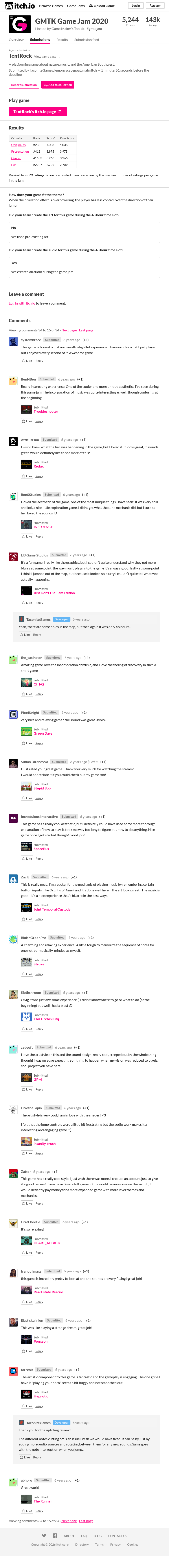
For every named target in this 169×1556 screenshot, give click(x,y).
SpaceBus (41, 848)
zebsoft (27, 1047)
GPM (38, 1079)
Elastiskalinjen (32, 1320)
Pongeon (41, 1341)
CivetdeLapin (31, 1108)
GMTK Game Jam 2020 (71, 21)
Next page (69, 330)
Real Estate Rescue (48, 1292)
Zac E (25, 877)
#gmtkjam (94, 28)
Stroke (39, 964)
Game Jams (76, 6)
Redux (39, 466)
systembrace (31, 340)
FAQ (84, 1536)
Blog (98, 1536)
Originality (18, 145)
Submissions (40, 39)
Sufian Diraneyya (34, 762)
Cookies (132, 1544)
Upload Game (104, 6)
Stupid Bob (42, 788)
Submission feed (86, 39)
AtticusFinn (30, 439)
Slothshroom (31, 992)
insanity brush (45, 1143)
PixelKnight (30, 712)
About (69, 1536)
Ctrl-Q (39, 684)
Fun (14, 164)
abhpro (26, 1480)
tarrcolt (27, 1369)
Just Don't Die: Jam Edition (54, 593)
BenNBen (28, 379)
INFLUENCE (43, 527)
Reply (39, 360)
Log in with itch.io (22, 303)
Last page (86, 330)
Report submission (24, 85)
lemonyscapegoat (67, 70)
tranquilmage (31, 1271)
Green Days (43, 733)
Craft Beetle (30, 1222)
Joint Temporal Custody (52, 909)
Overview (16, 39)
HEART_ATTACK (47, 1243)
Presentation (20, 151)
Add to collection (60, 85)
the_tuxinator (31, 657)
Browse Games (51, 6)
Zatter (26, 1171)
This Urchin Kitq (46, 1019)
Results (62, 39)
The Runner (43, 1501)
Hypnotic (41, 1396)
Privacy (115, 1544)
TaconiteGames (41, 70)
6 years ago (71, 340)
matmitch (89, 70)
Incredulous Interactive (39, 816)
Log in (136, 5)
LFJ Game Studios (34, 555)
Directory (82, 1544)
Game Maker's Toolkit (67, 28)
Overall (16, 158)
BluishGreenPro (33, 937)
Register (155, 5)
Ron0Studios (31, 494)
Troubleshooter (46, 411)
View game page (45, 56)
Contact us (117, 1536)
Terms (99, 1544)
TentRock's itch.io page (34, 111)
